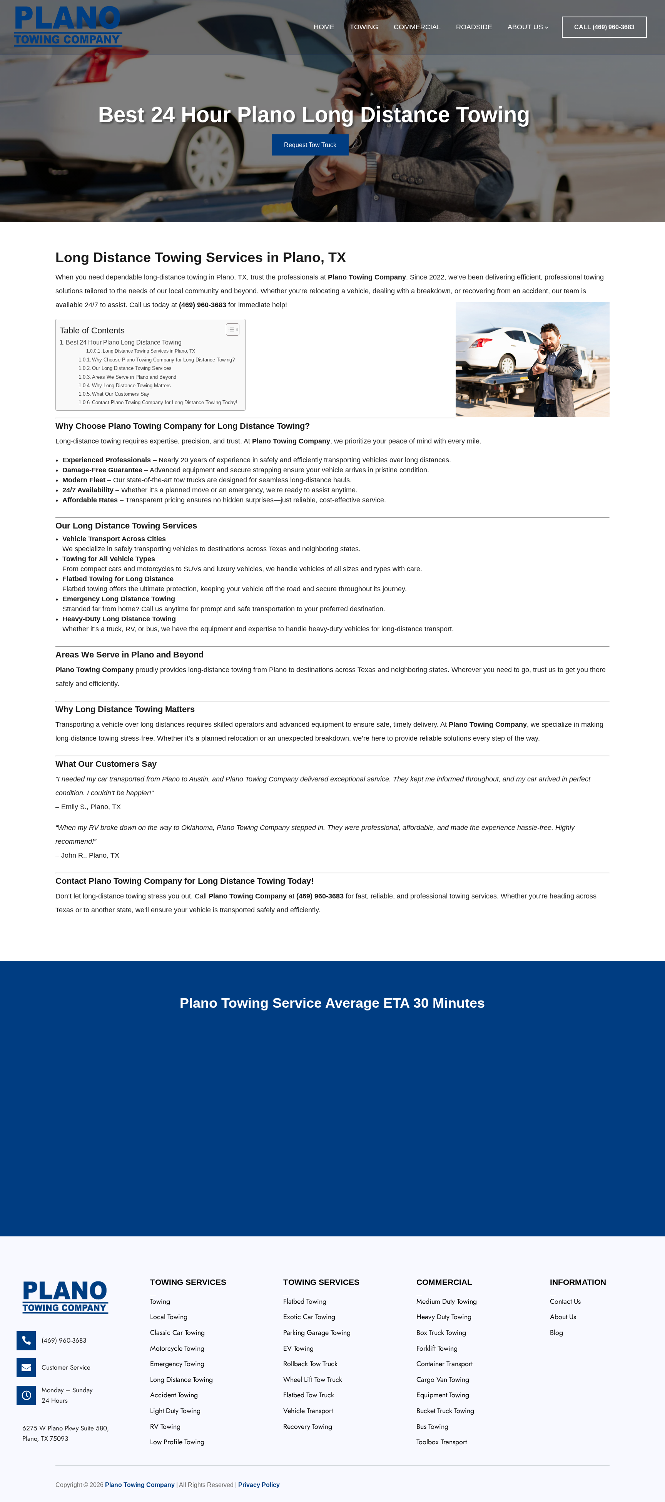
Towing (364, 27)
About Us (525, 27)
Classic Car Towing (177, 1333)
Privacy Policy (259, 1485)
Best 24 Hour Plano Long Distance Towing (124, 342)
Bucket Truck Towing (445, 1411)
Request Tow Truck (310, 145)
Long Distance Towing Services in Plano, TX (149, 351)
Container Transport (444, 1364)
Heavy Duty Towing (443, 1317)
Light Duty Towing (175, 1411)
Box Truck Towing (441, 1333)
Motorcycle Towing (177, 1348)
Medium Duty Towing (446, 1301)
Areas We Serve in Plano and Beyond (134, 377)
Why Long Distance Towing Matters (131, 385)
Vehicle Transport (308, 1411)
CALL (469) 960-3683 (604, 27)
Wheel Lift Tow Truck (312, 1380)
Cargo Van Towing (442, 1380)
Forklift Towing (437, 1348)
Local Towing (168, 1317)
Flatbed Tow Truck (308, 1395)
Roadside (474, 27)
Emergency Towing (177, 1364)
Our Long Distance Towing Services (132, 368)
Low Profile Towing (177, 1442)
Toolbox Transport (441, 1442)
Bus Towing (432, 1427)
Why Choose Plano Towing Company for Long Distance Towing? (163, 360)
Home (324, 27)
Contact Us (565, 1301)
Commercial (417, 27)
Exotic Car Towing (309, 1317)
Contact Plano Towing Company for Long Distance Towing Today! (164, 402)
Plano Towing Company (140, 1485)
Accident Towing (174, 1395)
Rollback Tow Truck (310, 1364)
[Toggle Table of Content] (228, 329)
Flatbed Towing (304, 1301)
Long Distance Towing (181, 1380)
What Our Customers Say (120, 394)
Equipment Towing (442, 1395)
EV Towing (298, 1348)
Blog (556, 1333)
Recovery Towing (307, 1427)
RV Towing (165, 1427)
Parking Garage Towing (317, 1333)
